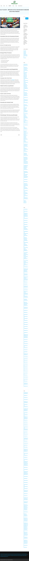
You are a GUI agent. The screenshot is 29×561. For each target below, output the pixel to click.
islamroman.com (26, 97)
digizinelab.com (25, 462)
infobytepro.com (26, 416)
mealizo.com (25, 237)
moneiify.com (25, 244)
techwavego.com (26, 463)
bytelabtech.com (26, 401)
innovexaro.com (26, 498)
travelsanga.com (26, 184)
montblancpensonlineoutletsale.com (26, 111)
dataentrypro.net (26, 215)
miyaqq (23, 555)
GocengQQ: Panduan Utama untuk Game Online (25, 30)
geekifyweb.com (26, 409)
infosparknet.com (26, 501)
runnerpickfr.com (26, 68)
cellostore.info (25, 239)
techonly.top (25, 77)
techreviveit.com (26, 336)
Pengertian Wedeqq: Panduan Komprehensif (26, 34)
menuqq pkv (26, 554)
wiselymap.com (25, 87)
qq (10, 555)
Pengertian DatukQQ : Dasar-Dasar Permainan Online (26, 26)
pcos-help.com (25, 72)
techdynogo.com (26, 307)
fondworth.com (25, 228)
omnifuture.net (25, 69)
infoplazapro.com (26, 335)
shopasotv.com (25, 183)
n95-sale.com (25, 84)
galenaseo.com (25, 171)
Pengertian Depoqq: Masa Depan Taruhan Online (25, 38)
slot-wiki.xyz (25, 168)
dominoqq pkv (2, 554)
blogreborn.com (25, 85)
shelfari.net (25, 160)
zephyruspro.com (26, 505)
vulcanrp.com (25, 107)
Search (27, 18)
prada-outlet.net (25, 64)
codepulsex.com (26, 464)
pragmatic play (15, 554)
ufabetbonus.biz (26, 197)
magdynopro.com (26, 334)
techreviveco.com (26, 471)
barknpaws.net (25, 238)
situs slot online (25, 55)
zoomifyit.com (25, 547)
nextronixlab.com (26, 507)
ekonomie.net (25, 187)
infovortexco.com (26, 461)
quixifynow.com (25, 504)
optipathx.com (25, 506)
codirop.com (25, 74)
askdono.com (25, 76)
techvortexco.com (26, 408)
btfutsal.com (25, 73)
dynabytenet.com (26, 473)
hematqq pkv (12, 554)
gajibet (25, 555)
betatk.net (25, 200)
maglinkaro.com (26, 472)
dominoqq (25, 52)
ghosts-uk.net (25, 75)
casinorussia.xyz (26, 161)
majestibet (21, 555)
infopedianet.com (26, 490)
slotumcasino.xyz (26, 162)
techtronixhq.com (26, 392)
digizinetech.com (26, 353)
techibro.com (25, 104)
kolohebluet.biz (25, 157)
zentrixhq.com (25, 508)
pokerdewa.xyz (25, 167)
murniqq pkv (8, 554)
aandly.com (25, 201)
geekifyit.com (25, 249)
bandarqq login (25, 54)
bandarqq (25, 53)
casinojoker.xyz (25, 166)
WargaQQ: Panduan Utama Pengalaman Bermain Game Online (25, 42)
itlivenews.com (25, 192)
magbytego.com (26, 417)
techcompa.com (25, 93)
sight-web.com (25, 94)
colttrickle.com (25, 67)
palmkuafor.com (25, 214)
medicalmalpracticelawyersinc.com (26, 177)
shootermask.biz (26, 158)
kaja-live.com (25, 92)
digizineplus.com (26, 497)
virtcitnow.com (25, 86)
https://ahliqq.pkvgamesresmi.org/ (4, 556)
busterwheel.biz (25, 159)
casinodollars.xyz (26, 165)
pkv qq (19, 555)
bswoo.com (25, 202)
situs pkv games (16, 555)
